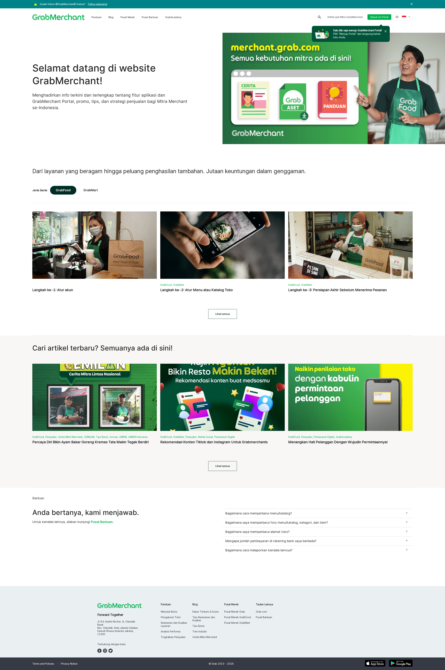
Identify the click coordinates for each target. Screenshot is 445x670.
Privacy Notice (69, 663)
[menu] (136, 17)
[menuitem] (96, 17)
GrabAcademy (173, 17)
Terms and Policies (43, 663)
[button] (412, 4)
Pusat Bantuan (150, 17)
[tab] (317, 513)
